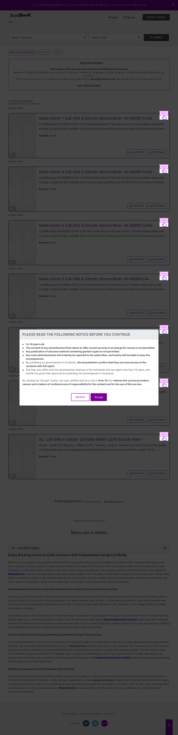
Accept (99, 397)
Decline (80, 397)
